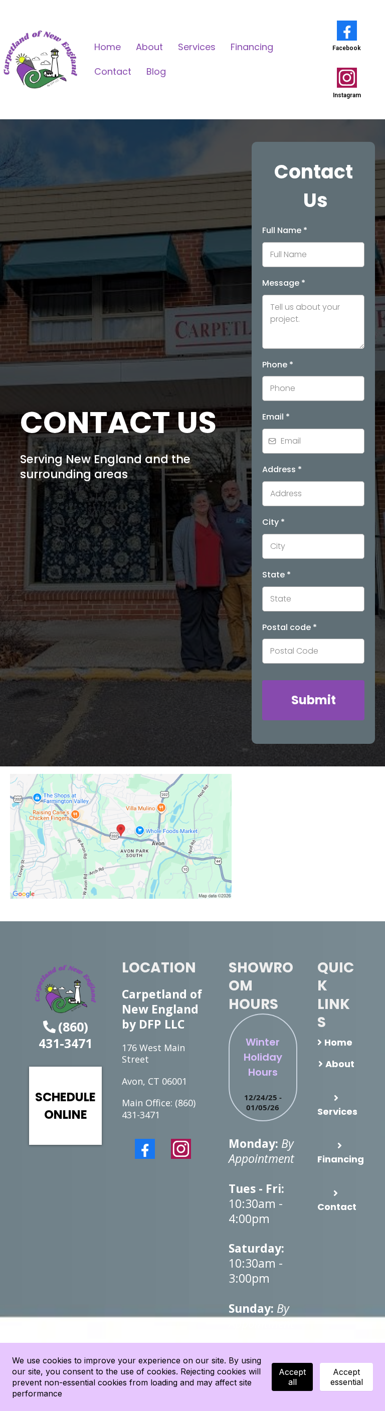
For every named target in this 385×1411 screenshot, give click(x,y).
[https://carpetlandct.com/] (40, 59)
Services (197, 47)
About (149, 47)
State (276, 574)
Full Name (284, 230)
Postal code (289, 627)
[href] (121, 836)
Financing (252, 47)
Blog (156, 71)
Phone (277, 364)
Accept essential (346, 1377)
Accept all (292, 1377)
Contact (112, 71)
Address (282, 469)
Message (283, 283)
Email (276, 417)
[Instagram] (181, 1149)
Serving (41, 459)
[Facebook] (145, 1149)
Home (107, 47)
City (273, 522)
